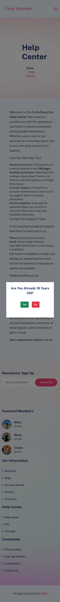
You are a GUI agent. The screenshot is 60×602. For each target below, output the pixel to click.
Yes (25, 304)
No (35, 304)
